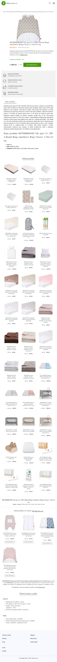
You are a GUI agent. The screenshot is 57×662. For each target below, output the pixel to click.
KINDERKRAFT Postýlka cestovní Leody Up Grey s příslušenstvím (45, 404)
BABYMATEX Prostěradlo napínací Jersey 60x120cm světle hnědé (11, 292)
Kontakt (4, 651)
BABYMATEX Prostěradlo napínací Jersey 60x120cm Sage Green (45, 207)
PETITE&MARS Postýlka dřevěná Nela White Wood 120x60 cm (45, 486)
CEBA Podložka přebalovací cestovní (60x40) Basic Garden (28, 207)
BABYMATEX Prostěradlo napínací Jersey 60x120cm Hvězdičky (45, 348)
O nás (3, 647)
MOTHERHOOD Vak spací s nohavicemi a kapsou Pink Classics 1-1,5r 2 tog (9, 535)
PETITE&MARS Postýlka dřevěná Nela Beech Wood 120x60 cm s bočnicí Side (45, 459)
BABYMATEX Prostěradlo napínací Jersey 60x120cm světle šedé (28, 319)
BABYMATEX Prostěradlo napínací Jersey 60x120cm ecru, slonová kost (11, 235)
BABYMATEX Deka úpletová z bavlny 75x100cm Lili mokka (11, 348)
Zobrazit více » (24, 55)
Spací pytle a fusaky (40, 504)
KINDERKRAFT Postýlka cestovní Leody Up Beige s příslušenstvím (45, 431)
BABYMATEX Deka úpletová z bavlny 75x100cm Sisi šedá (28, 263)
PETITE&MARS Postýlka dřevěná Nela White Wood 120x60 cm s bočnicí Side (11, 486)
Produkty (8, 11)
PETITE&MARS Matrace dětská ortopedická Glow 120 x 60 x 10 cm (45, 377)
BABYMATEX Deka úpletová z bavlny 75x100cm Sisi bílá (11, 377)
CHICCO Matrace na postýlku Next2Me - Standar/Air (28, 459)
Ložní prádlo (32, 504)
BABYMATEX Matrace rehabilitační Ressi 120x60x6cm (11, 180)
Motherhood (47, 53)
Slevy (3, 642)
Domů (4, 11)
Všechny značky (6, 635)
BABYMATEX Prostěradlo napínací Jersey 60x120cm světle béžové (28, 292)
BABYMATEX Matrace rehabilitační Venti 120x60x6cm (28, 180)
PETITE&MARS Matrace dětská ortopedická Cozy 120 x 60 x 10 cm (11, 404)
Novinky (4, 638)
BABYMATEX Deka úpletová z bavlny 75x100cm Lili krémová (28, 377)
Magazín (32, 635)
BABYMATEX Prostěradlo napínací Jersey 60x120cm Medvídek (11, 319)
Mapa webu (33, 638)
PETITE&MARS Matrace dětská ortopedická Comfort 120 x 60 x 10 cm (28, 404)
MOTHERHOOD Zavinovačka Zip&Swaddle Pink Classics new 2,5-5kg (28, 535)
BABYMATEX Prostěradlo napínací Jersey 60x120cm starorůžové (45, 292)
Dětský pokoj (13, 11)
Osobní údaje (33, 642)
